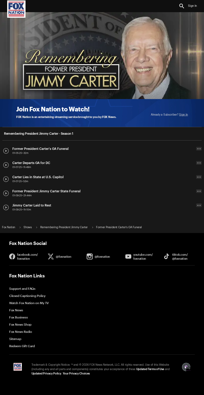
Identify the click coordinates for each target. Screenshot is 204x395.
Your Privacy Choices (76, 373)
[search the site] (181, 6)
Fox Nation (8, 227)
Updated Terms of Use (150, 369)
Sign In (183, 114)
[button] (181, 6)
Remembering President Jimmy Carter (64, 227)
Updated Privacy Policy (46, 373)
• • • (199, 149)
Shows (28, 227)
